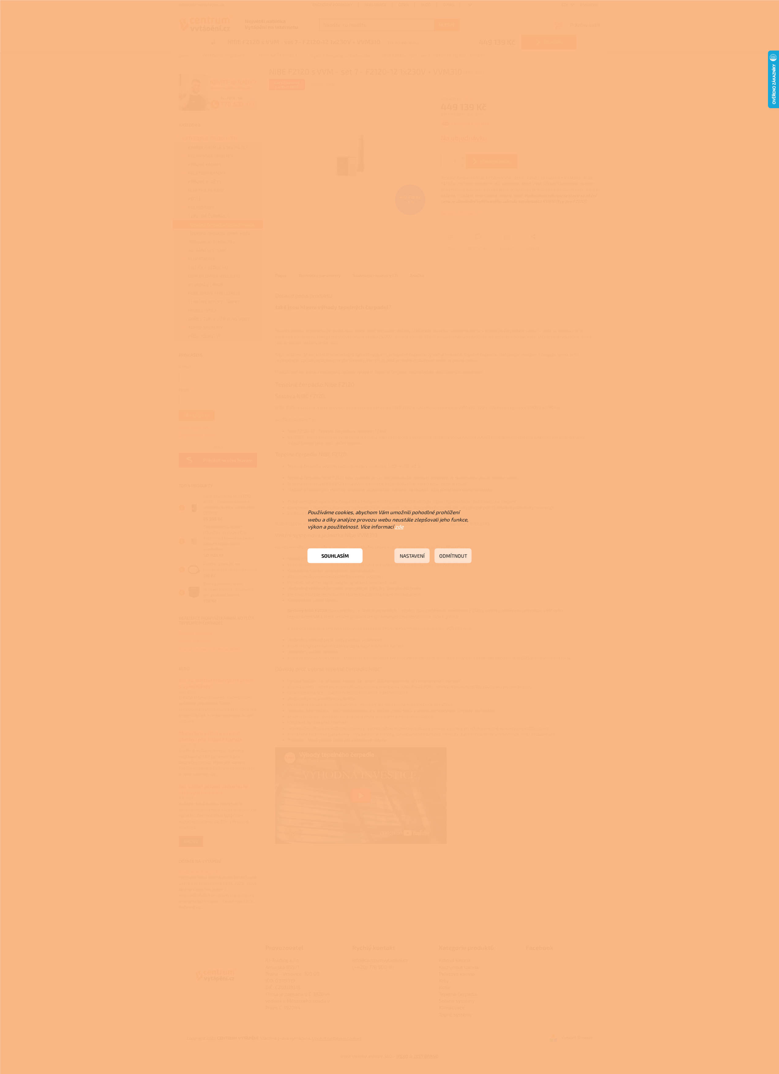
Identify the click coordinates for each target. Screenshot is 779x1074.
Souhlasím (335, 556)
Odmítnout (453, 556)
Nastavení (412, 556)
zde (399, 526)
